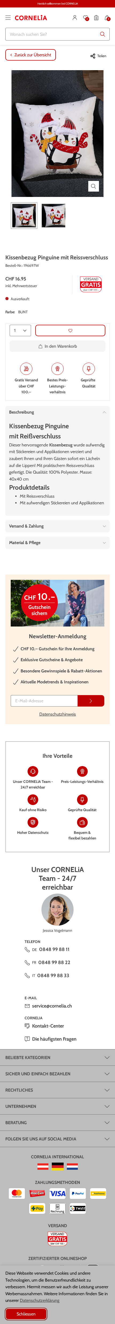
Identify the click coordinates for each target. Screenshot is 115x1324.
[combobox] (57, 34)
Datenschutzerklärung (39, 1300)
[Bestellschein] (96, 17)
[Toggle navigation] (8, 17)
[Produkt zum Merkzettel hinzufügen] (70, 330)
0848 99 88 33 (53, 975)
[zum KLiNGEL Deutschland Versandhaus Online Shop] (58, 1167)
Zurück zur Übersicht (32, 54)
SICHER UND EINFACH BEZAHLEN (37, 1073)
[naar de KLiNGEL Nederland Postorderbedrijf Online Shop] (72, 1166)
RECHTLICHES (19, 1090)
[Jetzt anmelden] (91, 701)
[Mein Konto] (75, 17)
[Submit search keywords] (103, 34)
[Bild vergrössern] (93, 186)
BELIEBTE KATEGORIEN (27, 1057)
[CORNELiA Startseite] (31, 17)
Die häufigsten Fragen (54, 1039)
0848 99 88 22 (54, 962)
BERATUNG (16, 1122)
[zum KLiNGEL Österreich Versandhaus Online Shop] (42, 1166)
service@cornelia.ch (52, 1006)
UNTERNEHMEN (20, 1106)
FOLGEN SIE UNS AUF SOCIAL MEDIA (40, 1138)
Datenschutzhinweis (57, 714)
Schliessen (26, 1314)
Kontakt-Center (48, 1026)
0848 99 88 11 (54, 949)
